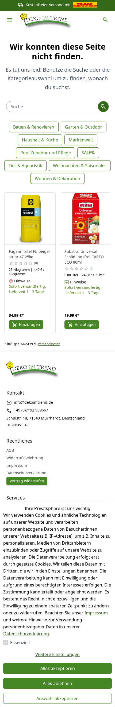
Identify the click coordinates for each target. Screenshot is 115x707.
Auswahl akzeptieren (57, 698)
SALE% (88, 153)
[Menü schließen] (9, 19)
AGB (10, 450)
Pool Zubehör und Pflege (45, 153)
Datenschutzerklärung (26, 634)
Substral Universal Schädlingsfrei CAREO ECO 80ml (84, 257)
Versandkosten (49, 344)
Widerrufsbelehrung (24, 457)
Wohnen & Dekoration (57, 178)
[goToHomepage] (46, 20)
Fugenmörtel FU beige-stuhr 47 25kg (29, 254)
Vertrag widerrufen (27, 480)
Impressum (96, 613)
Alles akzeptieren (57, 668)
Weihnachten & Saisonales (79, 166)
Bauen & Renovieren (33, 127)
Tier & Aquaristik (25, 166)
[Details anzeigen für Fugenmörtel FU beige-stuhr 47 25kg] (30, 218)
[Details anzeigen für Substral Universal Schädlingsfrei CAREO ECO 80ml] (86, 218)
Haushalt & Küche (40, 140)
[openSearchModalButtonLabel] (105, 19)
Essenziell (20, 643)
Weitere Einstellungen (57, 654)
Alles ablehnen (57, 683)
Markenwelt (81, 140)
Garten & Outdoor (83, 127)
